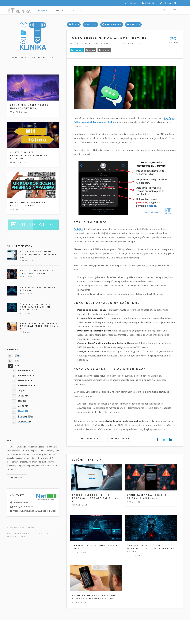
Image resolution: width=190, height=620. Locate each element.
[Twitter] (161, 2)
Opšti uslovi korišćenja (20, 528)
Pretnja (135, 24)
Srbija (92, 50)
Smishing (79, 229)
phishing (78, 50)
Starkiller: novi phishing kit (95, 545)
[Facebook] (165, 2)
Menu (174, 10)
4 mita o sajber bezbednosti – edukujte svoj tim (28, 155)
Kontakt (149, 3)
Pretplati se (37, 224)
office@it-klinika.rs (23, 506)
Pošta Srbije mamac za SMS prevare (108, 37)
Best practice (113, 24)
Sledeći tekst (119, 438)
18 (10, 365)
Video (77, 10)
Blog (42, 10)
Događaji (59, 10)
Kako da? (92, 24)
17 (10, 360)
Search (164, 10)
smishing (105, 50)
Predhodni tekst (89, 438)
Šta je (75, 24)
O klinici (131, 3)
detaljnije (17, 478)
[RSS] (175, 2)
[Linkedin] (170, 2)
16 (10, 355)
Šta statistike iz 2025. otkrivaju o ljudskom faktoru (35, 307)
